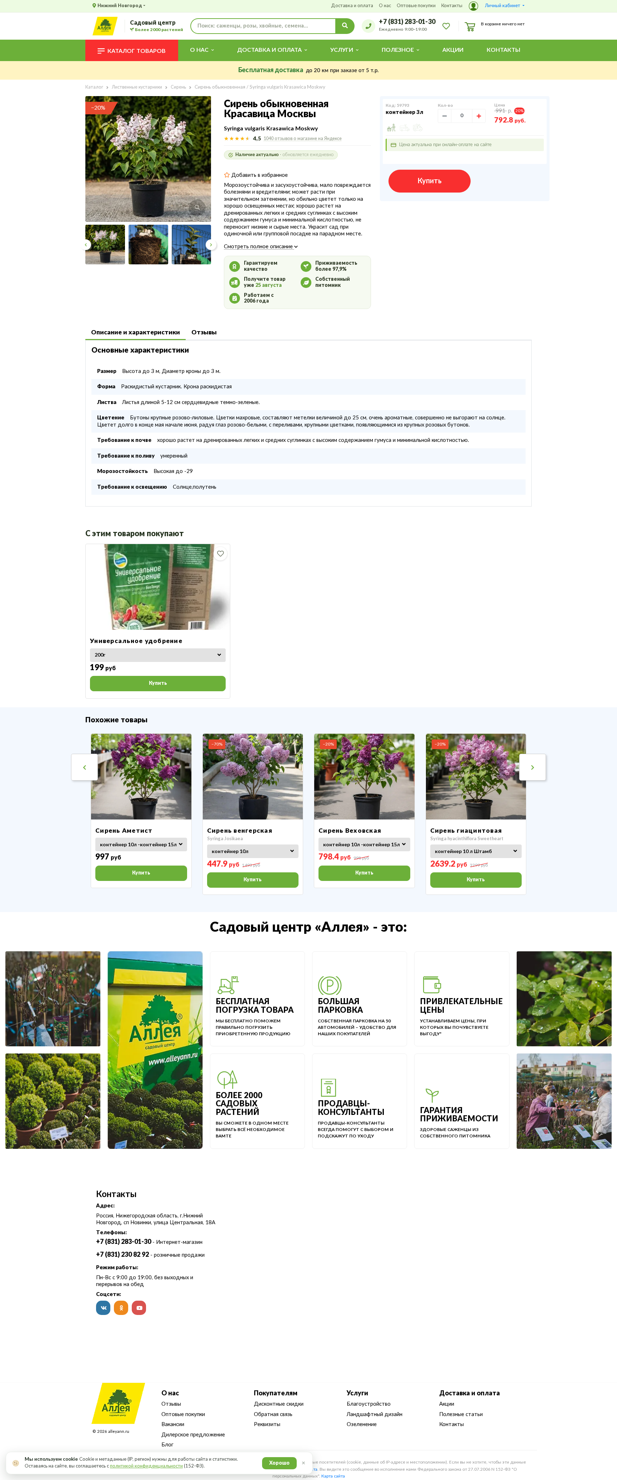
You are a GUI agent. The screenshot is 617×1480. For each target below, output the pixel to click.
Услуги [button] (341, 50)
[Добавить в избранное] (220, 553)
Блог (167, 1444)
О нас (385, 6)
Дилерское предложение (193, 1434)
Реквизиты (267, 1424)
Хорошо (279, 1463)
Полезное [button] (398, 50)
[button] (497, 6)
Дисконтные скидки (279, 1404)
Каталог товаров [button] (136, 51)
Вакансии (172, 1424)
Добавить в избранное (259, 175)
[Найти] (345, 26)
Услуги (357, 1393)
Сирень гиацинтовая (466, 831)
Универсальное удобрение (136, 641)
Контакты (451, 6)
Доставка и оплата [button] (269, 50)
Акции (452, 50)
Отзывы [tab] (204, 332)
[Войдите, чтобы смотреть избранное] (446, 26)
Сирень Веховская (349, 831)
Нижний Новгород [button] (119, 6)
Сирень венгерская (239, 831)
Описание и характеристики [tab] (135, 332)
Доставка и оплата (352, 6)
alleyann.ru (118, 1432)
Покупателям (275, 1393)
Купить (429, 181)
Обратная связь (273, 1414)
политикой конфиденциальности (146, 1466)
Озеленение (362, 1424)
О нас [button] (199, 50)
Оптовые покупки (416, 6)
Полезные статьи (461, 1414)
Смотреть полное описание (259, 246)
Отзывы (171, 1404)
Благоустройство (369, 1404)
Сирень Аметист (124, 831)
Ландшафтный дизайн (374, 1414)
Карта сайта (333, 1476)
